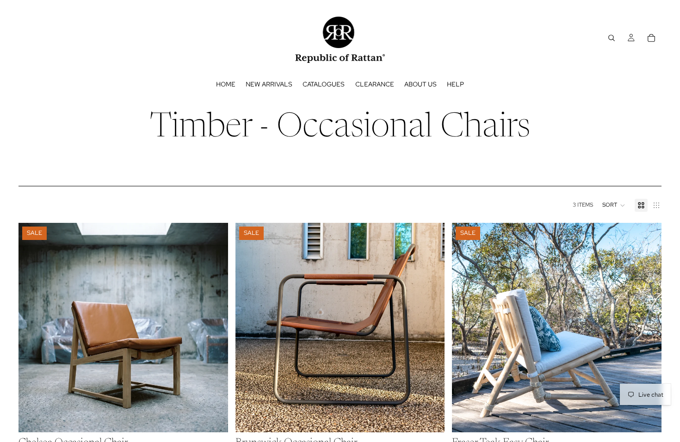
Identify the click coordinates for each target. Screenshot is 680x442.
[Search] (611, 38)
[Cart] (651, 38)
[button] (613, 205)
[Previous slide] (32, 327)
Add (221, 418)
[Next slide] (214, 327)
